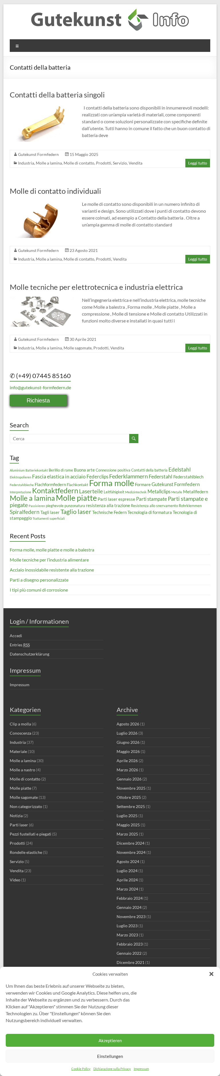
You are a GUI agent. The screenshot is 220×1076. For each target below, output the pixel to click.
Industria (26, 163)
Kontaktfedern (55, 490)
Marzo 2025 (127, 834)
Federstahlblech (188, 476)
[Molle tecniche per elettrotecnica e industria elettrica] (42, 299)
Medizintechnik (136, 492)
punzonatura (74, 505)
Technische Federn (109, 512)
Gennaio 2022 (129, 953)
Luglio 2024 (127, 870)
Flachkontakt (77, 484)
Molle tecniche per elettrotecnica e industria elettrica (96, 287)
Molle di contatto (79, 163)
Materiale (18, 751)
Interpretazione (20, 492)
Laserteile (91, 491)
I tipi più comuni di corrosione (39, 589)
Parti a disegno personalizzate (39, 579)
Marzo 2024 (127, 889)
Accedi (16, 635)
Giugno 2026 (128, 742)
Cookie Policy (81, 1069)
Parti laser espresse (116, 499)
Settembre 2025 (131, 806)
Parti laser (19, 824)
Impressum (141, 1069)
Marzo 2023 (127, 934)
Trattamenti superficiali (49, 518)
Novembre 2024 (131, 852)
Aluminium (17, 470)
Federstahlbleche (22, 485)
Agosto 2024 (128, 861)
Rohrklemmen (190, 505)
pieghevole (55, 505)
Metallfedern (195, 491)
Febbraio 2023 (130, 944)
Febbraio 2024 (130, 898)
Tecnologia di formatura (149, 512)
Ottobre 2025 (129, 797)
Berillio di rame (61, 470)
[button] (211, 974)
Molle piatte (76, 497)
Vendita (135, 163)
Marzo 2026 (127, 769)
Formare (143, 484)
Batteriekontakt (36, 470)
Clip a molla (20, 723)
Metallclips (159, 491)
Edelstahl (179, 469)
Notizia (16, 815)
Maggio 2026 (128, 751)
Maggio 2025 (128, 824)
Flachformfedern (50, 484)
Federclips (97, 477)
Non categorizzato (26, 806)
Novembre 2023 (131, 916)
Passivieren (37, 506)
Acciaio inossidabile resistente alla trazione (52, 569)
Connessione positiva (113, 470)
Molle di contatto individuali (55, 190)
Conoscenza (20, 733)
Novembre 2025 (131, 788)
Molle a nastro (22, 769)
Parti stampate (151, 499)
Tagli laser (50, 512)
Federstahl (160, 476)
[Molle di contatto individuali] (42, 203)
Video (15, 879)
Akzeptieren (110, 1040)
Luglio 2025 (127, 815)
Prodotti (103, 163)
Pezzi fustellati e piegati (30, 834)
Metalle (176, 492)
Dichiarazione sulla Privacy (112, 1069)
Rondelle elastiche (26, 852)
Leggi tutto (197, 163)
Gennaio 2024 (129, 907)
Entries (20, 644)
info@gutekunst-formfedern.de (40, 387)
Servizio (120, 163)
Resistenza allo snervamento (154, 505)
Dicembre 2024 (130, 843)
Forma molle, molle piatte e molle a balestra (52, 549)
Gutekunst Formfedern (38, 154)
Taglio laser (75, 511)
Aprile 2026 (127, 760)
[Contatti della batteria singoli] (42, 107)
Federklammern (128, 476)
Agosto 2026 (128, 723)
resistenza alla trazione (108, 505)
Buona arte (84, 469)
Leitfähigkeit (114, 492)
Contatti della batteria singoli (57, 94)
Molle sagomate (78, 347)
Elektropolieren (20, 477)
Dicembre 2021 (130, 962)
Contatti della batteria (149, 470)
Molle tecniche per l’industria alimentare (49, 559)
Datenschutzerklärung (29, 654)
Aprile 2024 (127, 879)
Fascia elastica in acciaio (59, 476)
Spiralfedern (25, 511)
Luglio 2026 (127, 733)
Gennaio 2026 (129, 778)
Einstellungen (110, 1056)
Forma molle (111, 483)
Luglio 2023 (127, 925)
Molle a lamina (49, 163)
